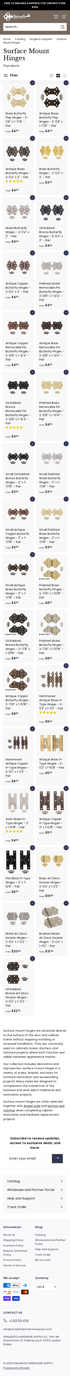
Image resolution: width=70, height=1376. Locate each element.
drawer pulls (32, 1106)
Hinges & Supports (41, 39)
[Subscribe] (57, 1158)
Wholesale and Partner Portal (50, 1242)
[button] (15, 181)
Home (6, 39)
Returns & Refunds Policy (15, 1253)
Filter (13, 75)
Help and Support (46, 1249)
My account (42, 1260)
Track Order (43, 1255)
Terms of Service (14, 1265)
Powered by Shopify (16, 1368)
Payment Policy (13, 1245)
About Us (9, 1235)
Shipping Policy (13, 1240)
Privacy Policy (12, 1260)
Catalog (20, 39)
